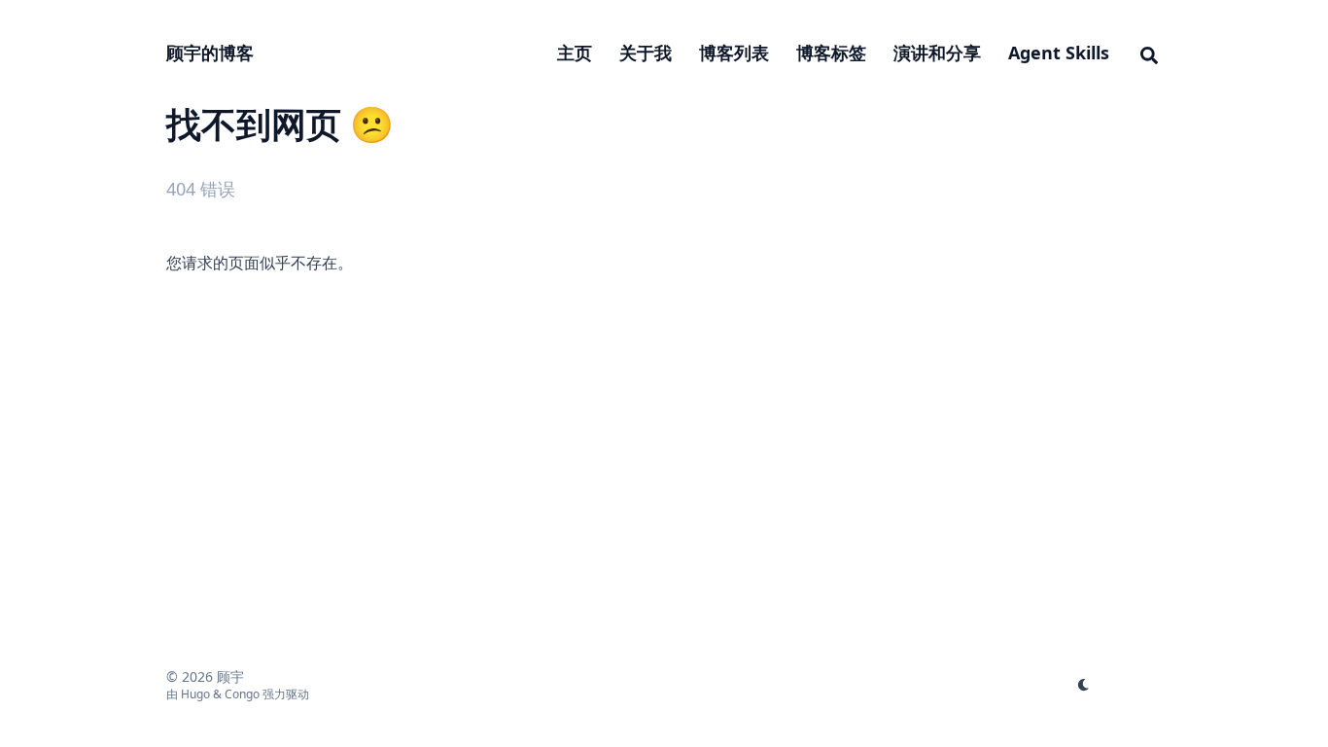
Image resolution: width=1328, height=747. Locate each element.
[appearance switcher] (1084, 684)
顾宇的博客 (210, 52)
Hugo (195, 694)
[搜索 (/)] (1149, 52)
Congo (242, 694)
